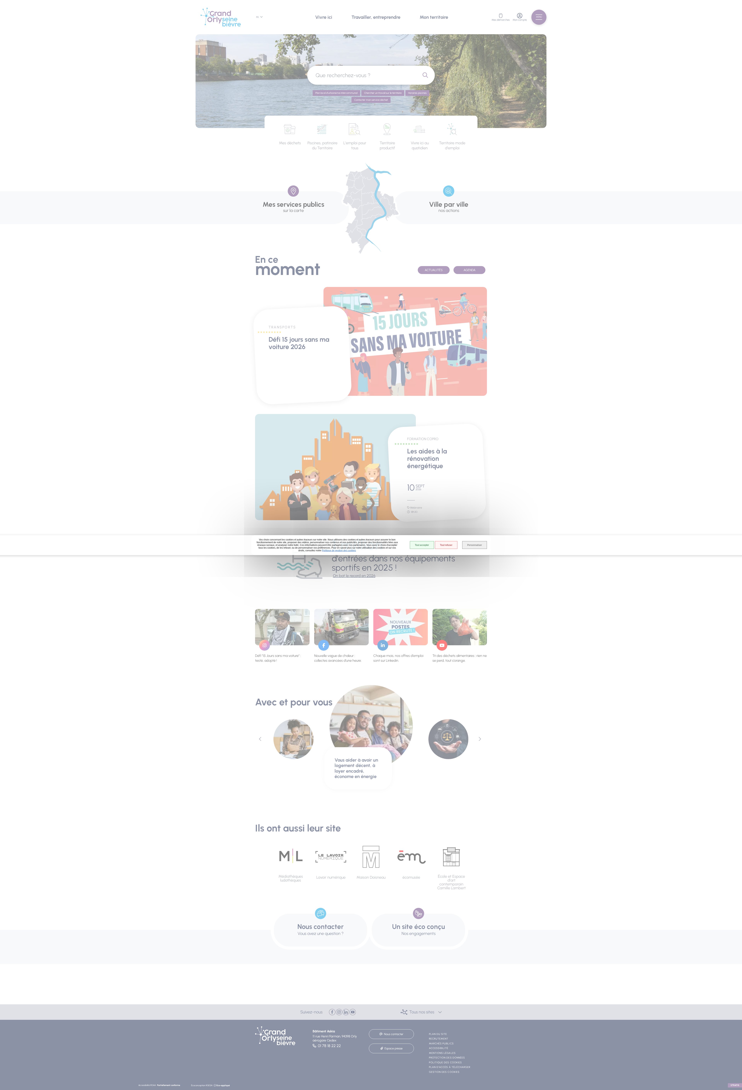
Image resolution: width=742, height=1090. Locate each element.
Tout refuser (446, 545)
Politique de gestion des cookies (339, 550)
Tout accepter (422, 545)
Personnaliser (474, 545)
